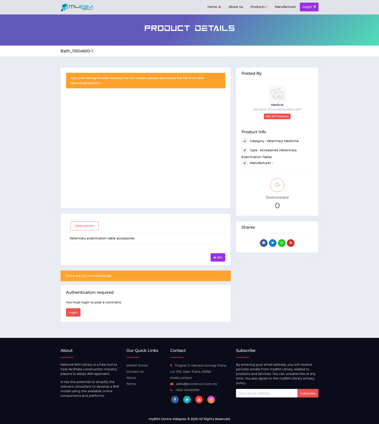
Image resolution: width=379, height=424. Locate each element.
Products (258, 7)
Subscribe (308, 393)
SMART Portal (137, 365)
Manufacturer (285, 7)
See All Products (277, 116)
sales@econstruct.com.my (196, 384)
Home (212, 7)
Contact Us (135, 372)
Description (84, 226)
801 (219, 257)
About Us (236, 7)
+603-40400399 (187, 390)
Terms (131, 384)
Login (308, 7)
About (131, 378)
